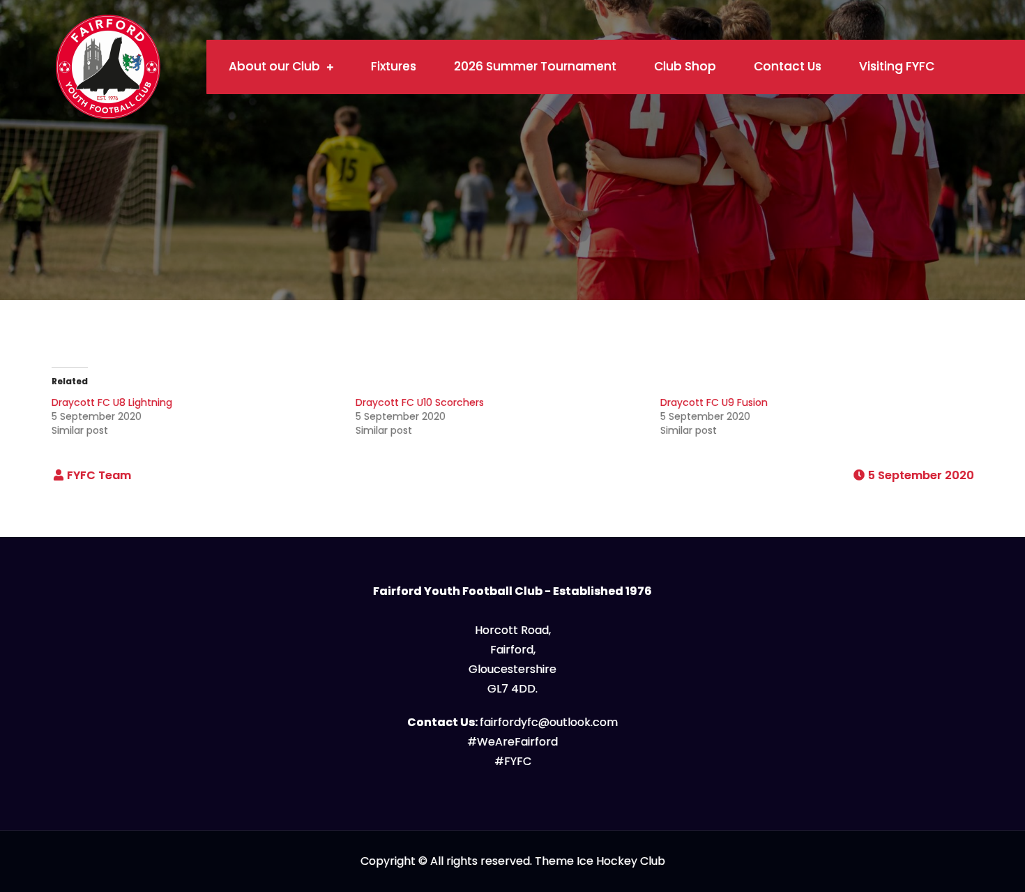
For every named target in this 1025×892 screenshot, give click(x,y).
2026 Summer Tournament (535, 66)
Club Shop (685, 66)
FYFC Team (99, 475)
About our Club (274, 66)
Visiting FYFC (896, 66)
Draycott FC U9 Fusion (714, 402)
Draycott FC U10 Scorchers (420, 402)
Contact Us (787, 66)
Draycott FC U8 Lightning (112, 402)
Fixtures (393, 66)
